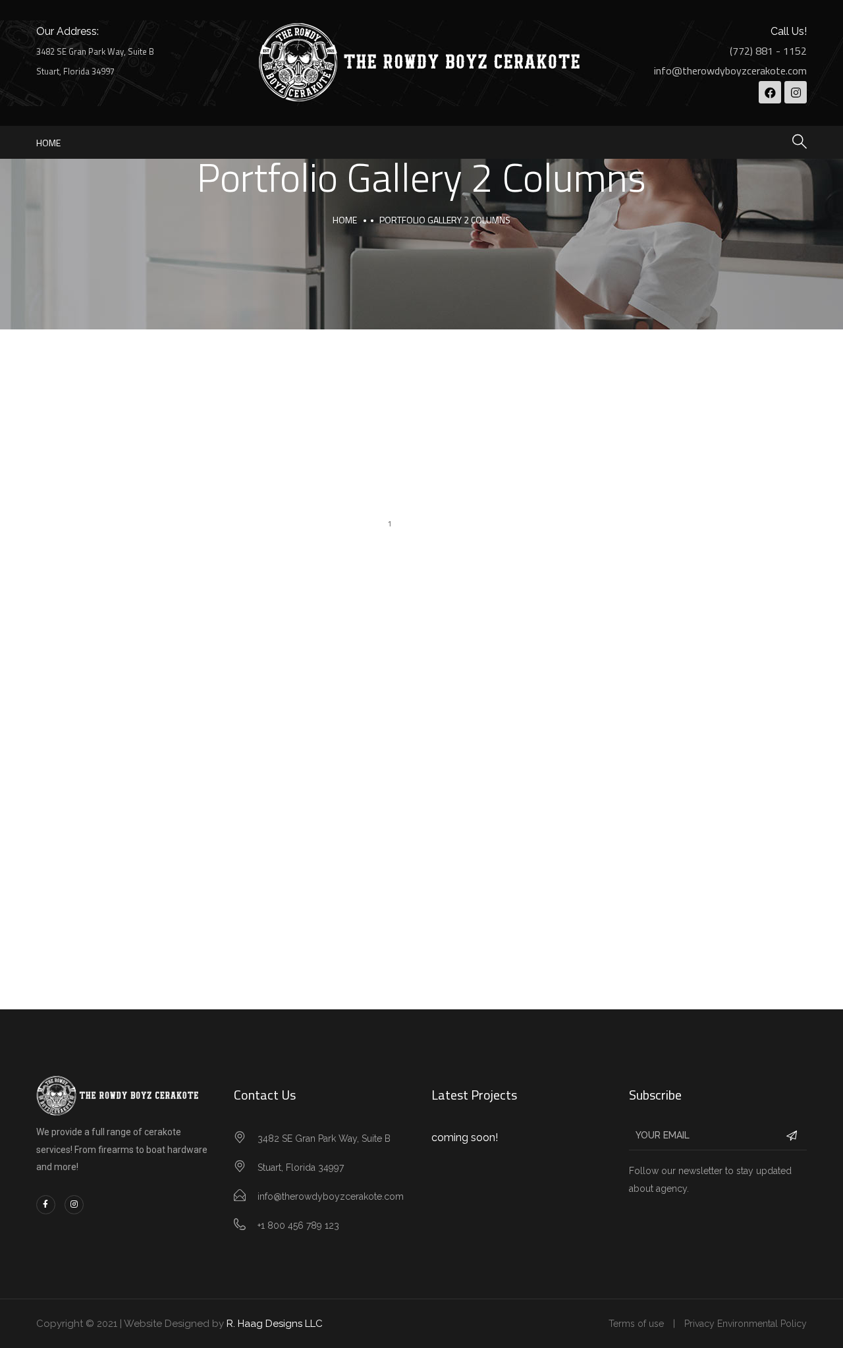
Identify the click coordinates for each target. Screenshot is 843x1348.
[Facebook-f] (45, 1204)
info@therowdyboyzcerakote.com (730, 70)
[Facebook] (770, 92)
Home (48, 143)
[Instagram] (795, 92)
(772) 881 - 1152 (768, 51)
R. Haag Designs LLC (275, 1324)
